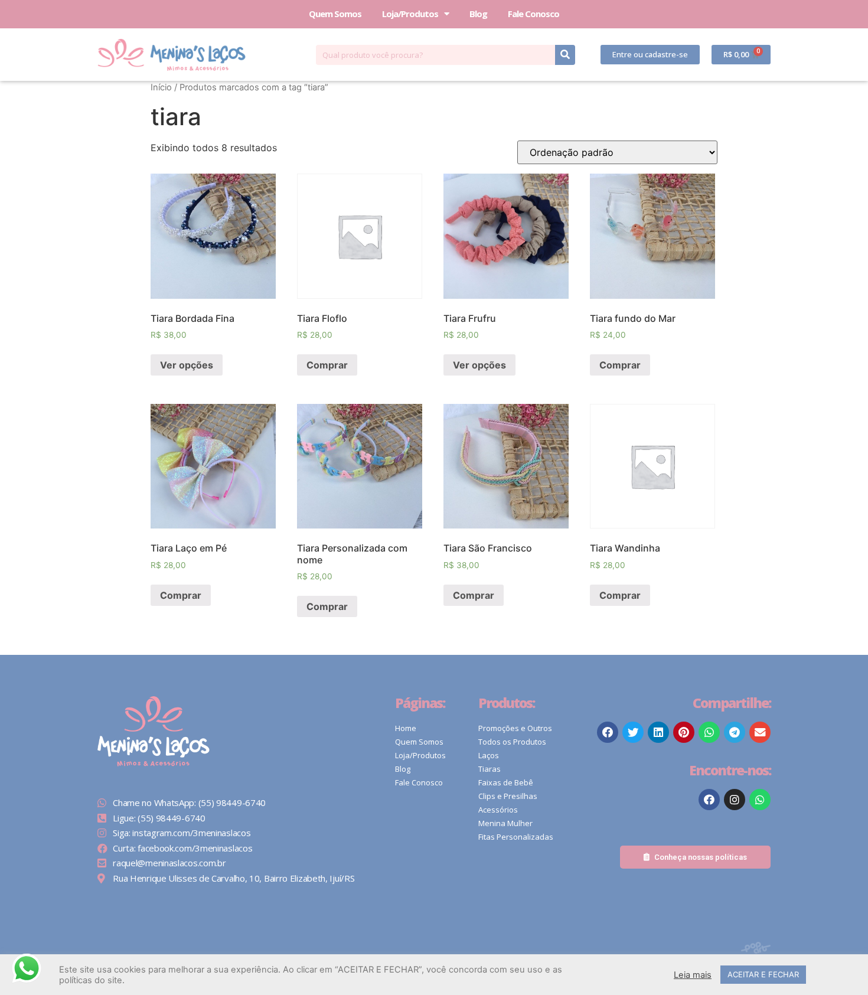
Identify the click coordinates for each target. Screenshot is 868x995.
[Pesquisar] (565, 55)
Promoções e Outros (515, 728)
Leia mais (693, 975)
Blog (478, 13)
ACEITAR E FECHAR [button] (763, 974)
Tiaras (489, 769)
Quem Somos (335, 13)
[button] (650, 54)
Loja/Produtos (410, 13)
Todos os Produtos (512, 741)
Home (405, 728)
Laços (488, 755)
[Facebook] (709, 799)
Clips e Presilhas (507, 796)
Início (161, 87)
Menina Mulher (505, 823)
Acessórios (498, 809)
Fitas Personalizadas (515, 836)
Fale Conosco (533, 13)
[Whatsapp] (760, 799)
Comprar (327, 365)
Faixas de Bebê (505, 782)
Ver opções (186, 365)
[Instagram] (734, 799)
